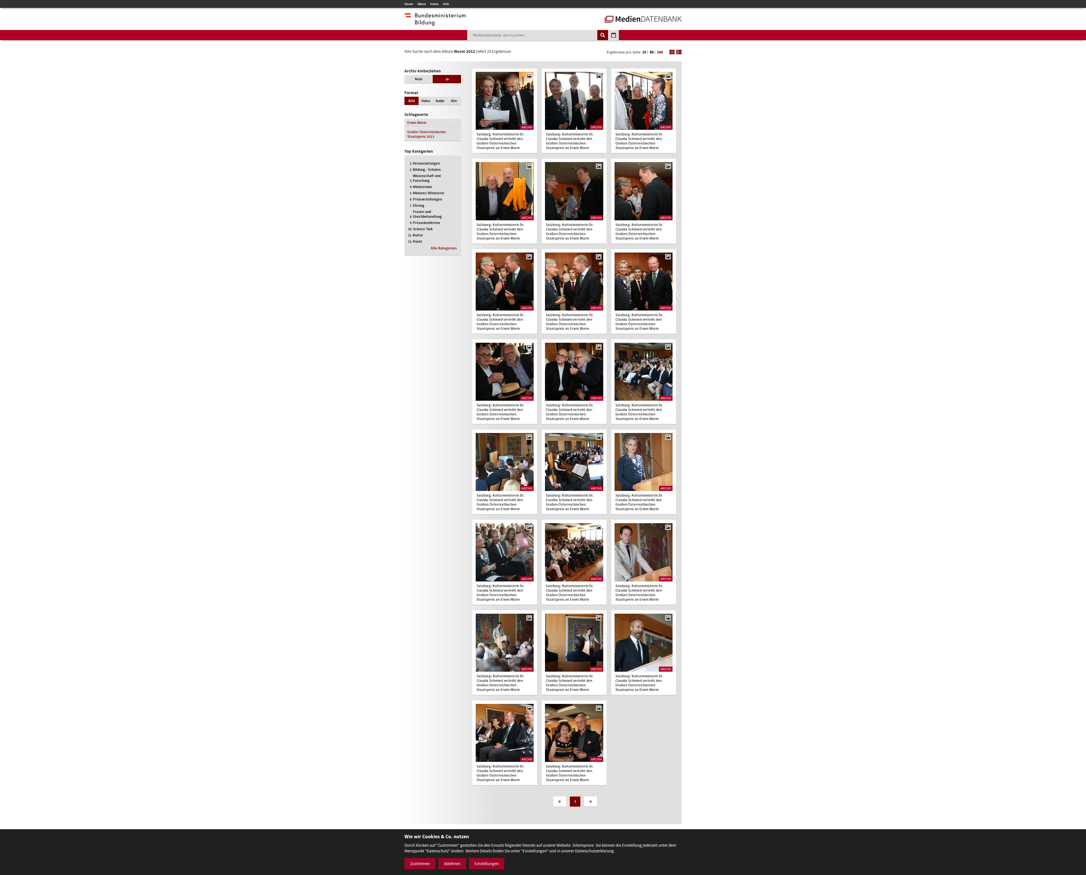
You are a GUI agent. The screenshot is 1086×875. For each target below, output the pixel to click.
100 (660, 52)
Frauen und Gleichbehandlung (427, 214)
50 (652, 52)
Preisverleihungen (427, 199)
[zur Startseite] (643, 20)
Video (425, 100)
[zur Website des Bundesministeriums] (435, 23)
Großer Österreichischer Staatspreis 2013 (426, 134)
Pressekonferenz (426, 222)
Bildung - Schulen (427, 169)
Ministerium (422, 186)
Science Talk (423, 229)
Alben (421, 4)
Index (434, 4)
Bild (411, 100)
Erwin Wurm (416, 122)
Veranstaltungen (426, 163)
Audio (440, 100)
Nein (418, 79)
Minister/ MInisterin (428, 193)
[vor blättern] (590, 801)
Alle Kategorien (444, 248)
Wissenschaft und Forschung (427, 178)
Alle (454, 100)
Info (446, 4)
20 (644, 52)
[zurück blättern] (559, 801)
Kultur (418, 235)
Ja (447, 79)
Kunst (417, 241)
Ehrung (418, 205)
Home (408, 4)
